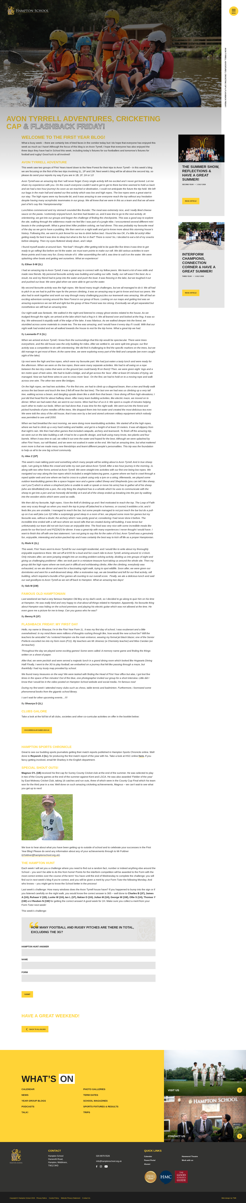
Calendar (28, 1089)
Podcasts (28, 1106)
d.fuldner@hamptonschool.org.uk (40, 855)
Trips (86, 1112)
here (141, 756)
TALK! (25, 1112)
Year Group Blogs (34, 1101)
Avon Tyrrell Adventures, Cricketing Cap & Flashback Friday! (225, 77)
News (25, 1095)
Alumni (147, 1164)
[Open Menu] (234, 10)
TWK (234, 1198)
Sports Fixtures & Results (100, 1106)
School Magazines (95, 1101)
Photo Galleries (94, 1089)
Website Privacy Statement (70, 1198)
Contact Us (86, 1198)
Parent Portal (149, 1160)
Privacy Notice (42, 1198)
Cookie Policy (54, 1198)
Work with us (187, 1160)
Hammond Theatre (190, 1156)
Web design (226, 1198)
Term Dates (90, 1095)
